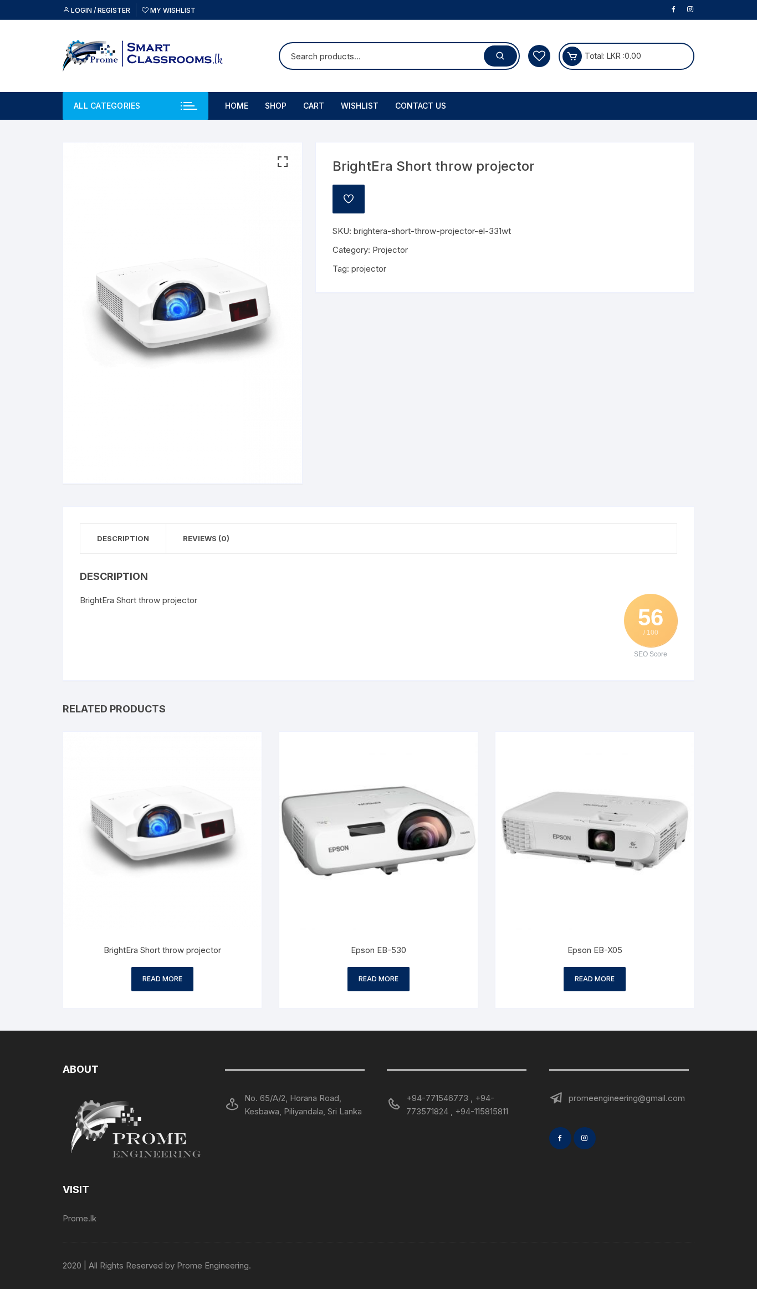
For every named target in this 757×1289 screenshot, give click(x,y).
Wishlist (359, 105)
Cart (313, 105)
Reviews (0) (206, 538)
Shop (276, 105)
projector (368, 268)
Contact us (420, 105)
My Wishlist (172, 10)
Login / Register (99, 10)
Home (236, 105)
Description (123, 538)
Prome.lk (79, 1218)
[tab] (123, 538)
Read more (162, 979)
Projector (390, 249)
